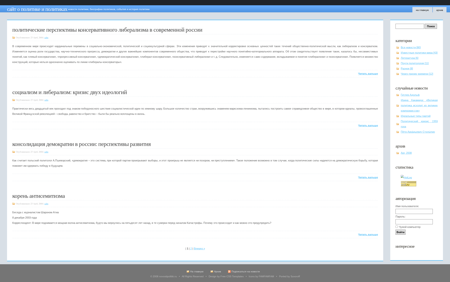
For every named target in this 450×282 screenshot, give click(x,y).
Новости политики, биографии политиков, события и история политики (109, 9)
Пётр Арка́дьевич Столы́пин (418, 131)
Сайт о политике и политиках (37, 8)
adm (46, 37)
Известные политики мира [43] (419, 52)
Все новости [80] (411, 47)
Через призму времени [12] (417, 73)
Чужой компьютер (409, 226)
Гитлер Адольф (410, 94)
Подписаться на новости (246, 271)
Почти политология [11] (415, 63)
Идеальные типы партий (415, 115)
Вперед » (199, 248)
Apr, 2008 (406, 152)
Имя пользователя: (407, 206)
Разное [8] (407, 68)
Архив (439, 10)
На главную (422, 10)
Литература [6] (409, 57)
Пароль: (400, 216)
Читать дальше (368, 73)
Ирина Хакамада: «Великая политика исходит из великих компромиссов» (419, 105)
